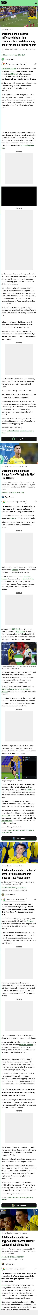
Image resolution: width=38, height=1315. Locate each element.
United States (6, 820)
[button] (35, 64)
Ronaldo (15, 570)
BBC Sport (16, 629)
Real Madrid (20, 631)
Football (10, 30)
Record (29, 789)
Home (3, 30)
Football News (19, 866)
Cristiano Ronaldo (13, 431)
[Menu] (35, 3)
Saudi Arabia (28, 579)
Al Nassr (12, 518)
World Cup (5, 815)
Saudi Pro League (26, 431)
